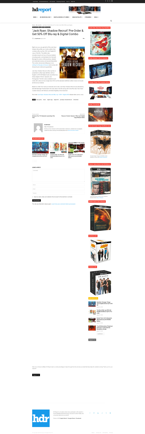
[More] (71, 42)
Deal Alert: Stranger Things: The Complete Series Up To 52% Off (105, 304)
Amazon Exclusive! (103, 157)
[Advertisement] (100, 352)
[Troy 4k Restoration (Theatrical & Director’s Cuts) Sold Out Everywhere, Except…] (92, 328)
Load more (100, 333)
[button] (111, 21)
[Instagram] (108, 1)
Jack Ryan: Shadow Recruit (66, 99)
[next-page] (35, 161)
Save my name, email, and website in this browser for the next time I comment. (53, 196)
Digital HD (56, 99)
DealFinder (37, 38)
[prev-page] (33, 161)
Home (33, 25)
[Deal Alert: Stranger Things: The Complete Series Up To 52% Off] (40, 147)
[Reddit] (102, 413)
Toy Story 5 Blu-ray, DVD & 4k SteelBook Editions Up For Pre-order (57, 156)
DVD (43, 27)
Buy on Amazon (100, 197)
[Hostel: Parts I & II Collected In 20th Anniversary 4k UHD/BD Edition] (76, 147)
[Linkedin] (98, 413)
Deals (40, 27)
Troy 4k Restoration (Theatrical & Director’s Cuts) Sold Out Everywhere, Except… (105, 328)
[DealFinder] (33, 38)
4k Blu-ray (34, 152)
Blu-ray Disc (39, 25)
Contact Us (98, 432)
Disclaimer (105, 432)
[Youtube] (112, 1)
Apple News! (63, 418)
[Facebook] (106, 1)
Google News (71, 418)
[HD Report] (42, 9)
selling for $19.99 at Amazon (40, 65)
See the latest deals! (73, 130)
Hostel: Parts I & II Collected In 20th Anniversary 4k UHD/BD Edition (75, 156)
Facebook (78, 418)
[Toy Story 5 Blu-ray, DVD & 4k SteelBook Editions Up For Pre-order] (58, 147)
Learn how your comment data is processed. (64, 204)
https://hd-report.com (48, 126)
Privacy (111, 432)
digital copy (49, 99)
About (93, 432)
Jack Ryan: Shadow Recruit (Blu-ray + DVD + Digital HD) (53, 94)
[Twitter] (110, 1)
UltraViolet (47, 27)
